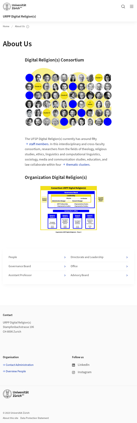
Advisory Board (80, 275)
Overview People (16, 371)
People (13, 257)
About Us (22, 26)
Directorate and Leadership (87, 257)
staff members (39, 144)
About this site (10, 418)
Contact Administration (20, 365)
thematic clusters (78, 164)
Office (74, 266)
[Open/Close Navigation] (131, 6)
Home (6, 26)
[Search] (123, 6)
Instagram (85, 372)
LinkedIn (84, 365)
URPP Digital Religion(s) (19, 16)
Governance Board (20, 266)
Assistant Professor (20, 275)
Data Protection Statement (34, 418)
